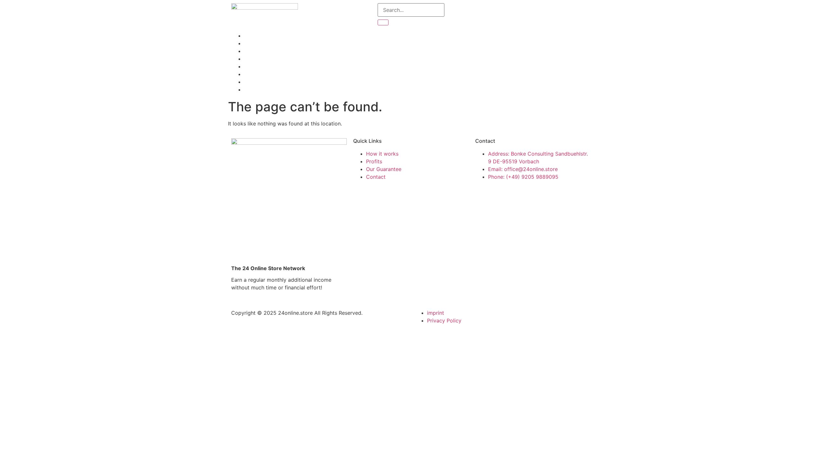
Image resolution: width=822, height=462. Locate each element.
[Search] (383, 22)
